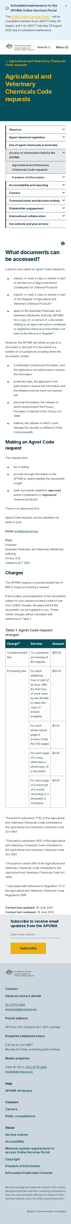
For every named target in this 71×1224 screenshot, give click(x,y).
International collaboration (27, 216)
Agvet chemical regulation (27, 137)
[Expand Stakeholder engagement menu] (63, 206)
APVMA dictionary (18, 1090)
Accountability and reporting (28, 185)
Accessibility (14, 1141)
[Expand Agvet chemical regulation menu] (63, 135)
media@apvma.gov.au (19, 1071)
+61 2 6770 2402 (36, 1067)
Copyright (12, 1159)
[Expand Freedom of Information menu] (63, 175)
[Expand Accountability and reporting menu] (63, 183)
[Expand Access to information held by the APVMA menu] (63, 151)
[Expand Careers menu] (63, 191)
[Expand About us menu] (63, 128)
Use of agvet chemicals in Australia (33, 145)
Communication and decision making (34, 200)
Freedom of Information (28, 177)
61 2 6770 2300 (15, 1004)
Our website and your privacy (28, 223)
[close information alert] (66, 5)
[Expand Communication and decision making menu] (63, 199)
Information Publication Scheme (28, 1173)
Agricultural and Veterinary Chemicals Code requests (30, 167)
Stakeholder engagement (26, 208)
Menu (60, 47)
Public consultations (20, 1116)
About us (15, 129)
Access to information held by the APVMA (32, 155)
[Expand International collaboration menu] (63, 214)
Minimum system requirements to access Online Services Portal (29, 1150)
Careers (14, 192)
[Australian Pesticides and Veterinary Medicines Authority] (19, 47)
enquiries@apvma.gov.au (21, 1009)
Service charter (17, 1135)
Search (42, 47)
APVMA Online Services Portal (31, 17)
